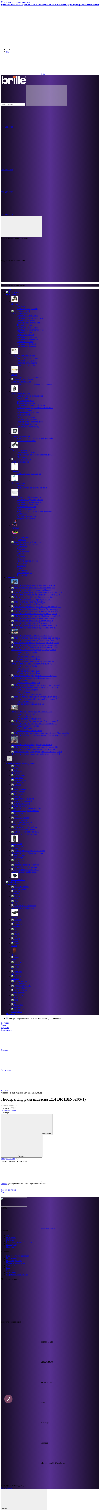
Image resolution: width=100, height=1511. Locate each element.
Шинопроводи (23, 457)
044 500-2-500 (7, 127)
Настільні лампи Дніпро (27, 714)
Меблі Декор (12, 884)
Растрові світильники (26, 516)
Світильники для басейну (28, 426)
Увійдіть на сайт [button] (8, 1159)
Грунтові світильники (26, 417)
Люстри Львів (23, 654)
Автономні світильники (27, 327)
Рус (7, 52)
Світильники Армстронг (28, 504)
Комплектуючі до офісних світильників (34, 511)
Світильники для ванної (27, 339)
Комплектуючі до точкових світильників (35, 438)
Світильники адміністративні (30, 499)
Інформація (70, 4)
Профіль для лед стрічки (27, 561)
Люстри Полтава (24, 728)
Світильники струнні (26, 452)
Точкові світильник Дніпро (29, 719)
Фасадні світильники (26, 403)
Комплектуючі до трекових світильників (35, 455)
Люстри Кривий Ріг (25, 701)
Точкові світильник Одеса (28, 683)
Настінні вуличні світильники (30, 422)
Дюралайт (21, 540)
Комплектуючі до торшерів (29, 473)
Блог (63, 4)
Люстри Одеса (23, 680)
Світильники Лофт (25, 341)
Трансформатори (24, 573)
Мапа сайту (11, 1270)
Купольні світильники (26, 507)
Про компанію (7, 4)
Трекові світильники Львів (28, 659)
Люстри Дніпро (24, 716)
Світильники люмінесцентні (29, 502)
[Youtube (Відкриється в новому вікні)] (59, 45)
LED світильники (24, 332)
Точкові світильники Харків (29, 694)
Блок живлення (23, 551)
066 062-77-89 (7, 192)
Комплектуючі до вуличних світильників (35, 407)
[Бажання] (50, 249)
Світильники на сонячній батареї (31, 405)
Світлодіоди (22, 570)
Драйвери (21, 556)
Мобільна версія (47, 1228)
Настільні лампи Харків (27, 690)
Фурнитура (22, 575)
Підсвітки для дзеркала (27, 363)
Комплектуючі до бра (26, 365)
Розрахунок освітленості (87, 4)
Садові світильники (25, 400)
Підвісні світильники (26, 320)
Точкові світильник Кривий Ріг (31, 704)
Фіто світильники (24, 325)
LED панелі (22, 514)
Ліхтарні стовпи (24, 415)
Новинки (10, 1014)
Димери (20, 554)
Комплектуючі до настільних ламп (32, 488)
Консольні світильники (27, 424)
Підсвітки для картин (26, 360)
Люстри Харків (23, 692)
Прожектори (22, 398)
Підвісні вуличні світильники (30, 396)
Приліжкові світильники (28, 358)
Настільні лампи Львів (27, 652)
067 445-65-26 (7, 215)
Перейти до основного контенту (15, 2)
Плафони (21, 306)
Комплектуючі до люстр (27, 308)
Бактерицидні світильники (28, 323)
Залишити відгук (8, 1110)
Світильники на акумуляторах (30, 330)
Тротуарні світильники (27, 419)
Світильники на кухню (27, 337)
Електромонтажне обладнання (20, 763)
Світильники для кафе (26, 346)
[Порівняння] (21, 226)
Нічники (20, 485)
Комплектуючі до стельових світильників (35, 384)
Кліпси (20, 568)
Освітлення (11, 294)
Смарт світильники (25, 334)
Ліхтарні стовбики (25, 410)
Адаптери (21, 549)
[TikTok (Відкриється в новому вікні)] (59, 25)
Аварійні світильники (26, 518)
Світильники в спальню (27, 316)
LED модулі (22, 547)
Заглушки (21, 558)
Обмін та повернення (41, 4)
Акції (8, 290)
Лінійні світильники (26, 509)
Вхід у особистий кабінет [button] (17, 1256)
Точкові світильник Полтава (29, 730)
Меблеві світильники (26, 440)
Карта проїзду (7, 1488)
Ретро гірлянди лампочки (28, 412)
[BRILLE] (14, 1206)
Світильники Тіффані (26, 344)
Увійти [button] (4, 1183)
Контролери (22, 563)
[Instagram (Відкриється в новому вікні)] (20, 25)
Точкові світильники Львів (28, 657)
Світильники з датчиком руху (30, 318)
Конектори (21, 565)
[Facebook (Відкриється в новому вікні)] (20, 45)
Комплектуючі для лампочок (29, 377)
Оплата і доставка (23, 4)
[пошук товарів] (46, 95)
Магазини (10, 577)
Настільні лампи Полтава (28, 726)
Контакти (56, 4)
